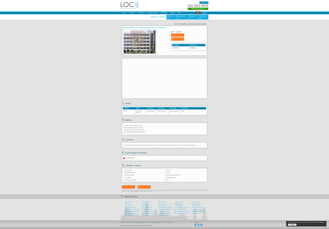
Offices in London (178, 203)
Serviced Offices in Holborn (180, 209)
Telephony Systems (130, 180)
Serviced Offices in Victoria (147, 215)
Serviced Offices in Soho (197, 213)
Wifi (167, 180)
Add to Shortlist (178, 35)
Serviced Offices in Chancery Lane (182, 207)
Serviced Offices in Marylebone (198, 211)
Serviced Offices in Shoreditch (181, 213)
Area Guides (164, 12)
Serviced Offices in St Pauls (130, 215)
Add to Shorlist (129, 187)
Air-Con (168, 170)
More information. (320, 222)
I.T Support (127, 177)
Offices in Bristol (161, 201)
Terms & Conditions (139, 222)
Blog (179, 12)
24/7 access (128, 170)
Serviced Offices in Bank (147, 207)
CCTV (168, 172)
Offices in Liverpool (162, 203)
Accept (292, 224)
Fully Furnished (129, 175)
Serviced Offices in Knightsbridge (132, 211)
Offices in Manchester (196, 203)
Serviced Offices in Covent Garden (132, 209)
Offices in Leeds (145, 203)
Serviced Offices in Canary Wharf (165, 207)
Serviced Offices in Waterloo (164, 215)
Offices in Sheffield (179, 205)
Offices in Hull (128, 203)
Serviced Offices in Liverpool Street (149, 211)
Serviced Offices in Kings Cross (198, 209)
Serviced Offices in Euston (147, 209)
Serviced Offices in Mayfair (130, 213)
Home (124, 12)
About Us (132, 12)
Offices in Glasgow (196, 201)
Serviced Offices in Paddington (164, 213)
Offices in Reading (162, 205)
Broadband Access (130, 172)
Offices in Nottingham (146, 205)
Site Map (123, 222)
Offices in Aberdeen (129, 201)
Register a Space (153, 12)
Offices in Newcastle (129, 205)
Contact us (170, 222)
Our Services (141, 12)
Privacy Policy (130, 222)
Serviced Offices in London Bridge (182, 211)
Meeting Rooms (171, 177)
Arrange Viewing (178, 39)
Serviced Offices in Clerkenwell (198, 207)
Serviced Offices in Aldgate (130, 207)
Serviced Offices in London (164, 211)
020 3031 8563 (198, 5)
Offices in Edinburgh (179, 201)
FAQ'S (172, 12)
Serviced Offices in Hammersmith (165, 209)
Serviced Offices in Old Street (148, 213)
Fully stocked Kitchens (173, 175)
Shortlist (204, 12)
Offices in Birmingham (146, 201)
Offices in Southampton (196, 205)
